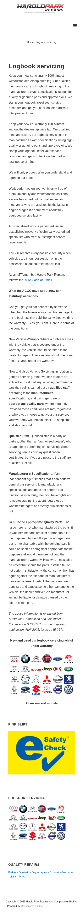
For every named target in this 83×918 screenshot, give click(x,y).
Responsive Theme (32, 906)
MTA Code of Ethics (38, 280)
